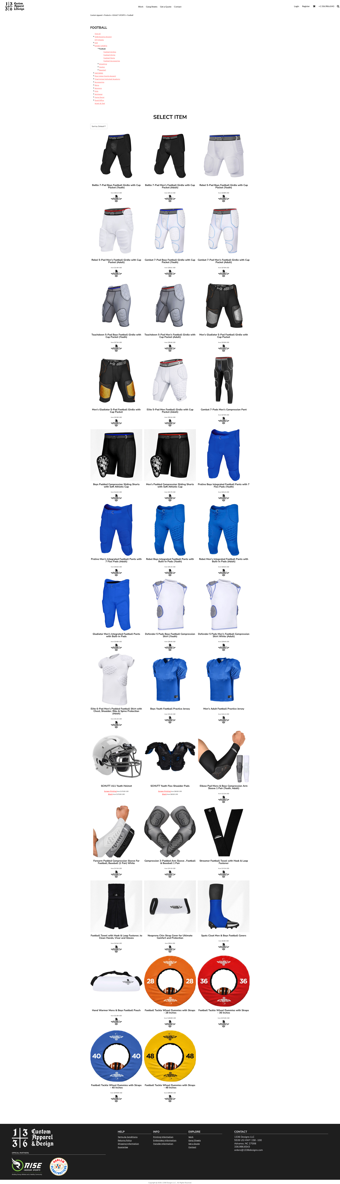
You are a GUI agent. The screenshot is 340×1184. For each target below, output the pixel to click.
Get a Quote (194, 1143)
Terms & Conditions (127, 1137)
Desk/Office (99, 100)
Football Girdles (109, 52)
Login (296, 6)
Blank (110, 794)
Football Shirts (109, 55)
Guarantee (123, 1147)
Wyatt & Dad (100, 103)
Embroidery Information (164, 1140)
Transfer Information (163, 1143)
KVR (96, 43)
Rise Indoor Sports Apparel (105, 76)
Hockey (102, 67)
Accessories (99, 82)
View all (98, 34)
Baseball (102, 70)
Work (190, 1137)
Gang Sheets (194, 1140)
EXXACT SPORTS (119, 15)
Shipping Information (128, 1143)
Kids (96, 91)
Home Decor (99, 97)
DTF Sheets (99, 40)
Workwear (99, 94)
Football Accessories (111, 61)
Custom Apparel (96, 15)
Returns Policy (125, 1140)
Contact (192, 1147)
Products (107, 15)
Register (306, 6)
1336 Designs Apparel (103, 37)
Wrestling (103, 64)
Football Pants (109, 58)
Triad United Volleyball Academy (107, 79)
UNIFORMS (99, 73)
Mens (97, 85)
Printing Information (163, 1137)
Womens (98, 88)
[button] (314, 6)
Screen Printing (110, 791)
